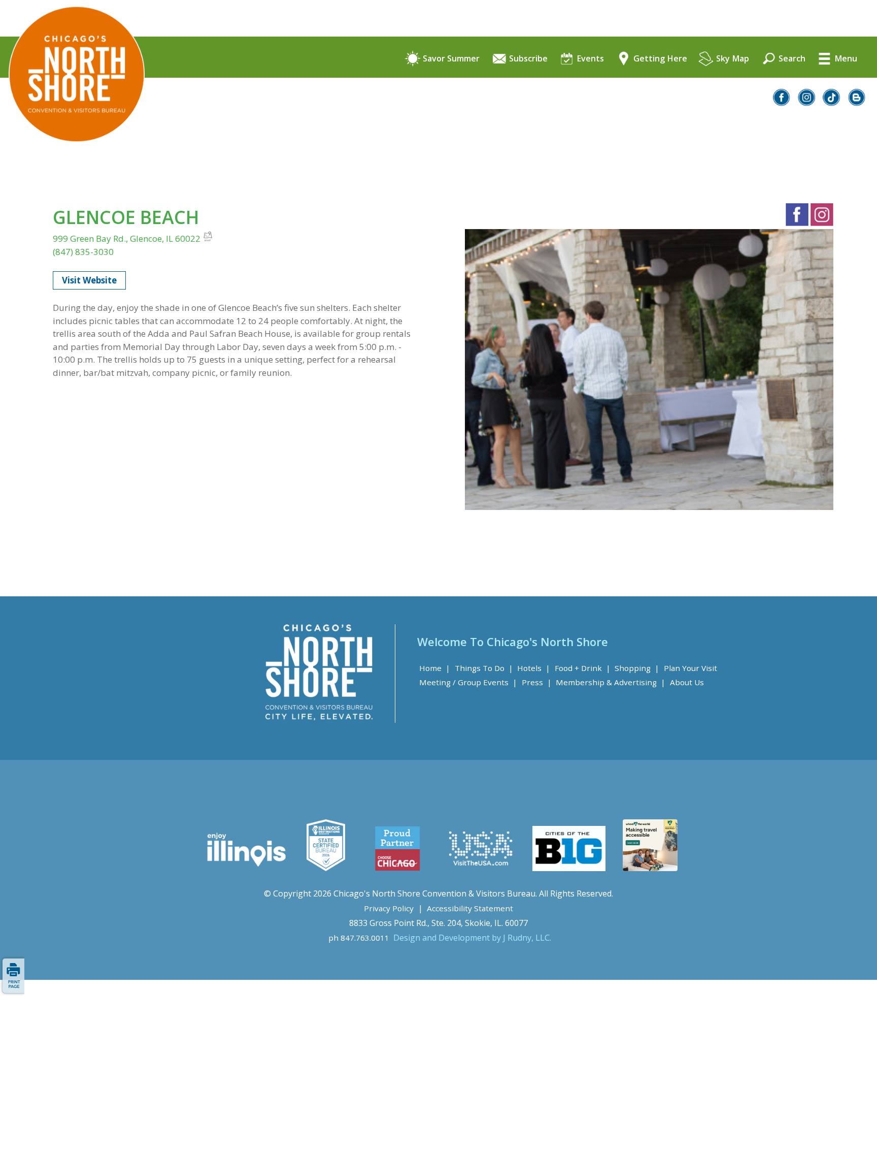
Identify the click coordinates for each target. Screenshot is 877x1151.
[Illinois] (245, 868)
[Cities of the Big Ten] (569, 868)
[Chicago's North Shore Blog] (857, 103)
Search (791, 59)
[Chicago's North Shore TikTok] (832, 103)
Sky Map (731, 59)
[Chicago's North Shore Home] (72, 170)
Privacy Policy (389, 908)
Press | (537, 682)
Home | (434, 668)
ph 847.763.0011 (358, 938)
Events (589, 59)
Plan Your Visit (690, 668)
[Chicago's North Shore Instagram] (807, 103)
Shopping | (637, 668)
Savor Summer (450, 59)
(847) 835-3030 (83, 252)
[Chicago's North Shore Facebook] (782, 103)
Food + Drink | (583, 668)
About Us (687, 682)
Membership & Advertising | (610, 682)
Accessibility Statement (470, 908)
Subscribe (527, 59)
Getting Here (659, 59)
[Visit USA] (481, 868)
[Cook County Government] (326, 868)
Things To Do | (484, 668)
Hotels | (533, 668)
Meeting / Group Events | (468, 682)
